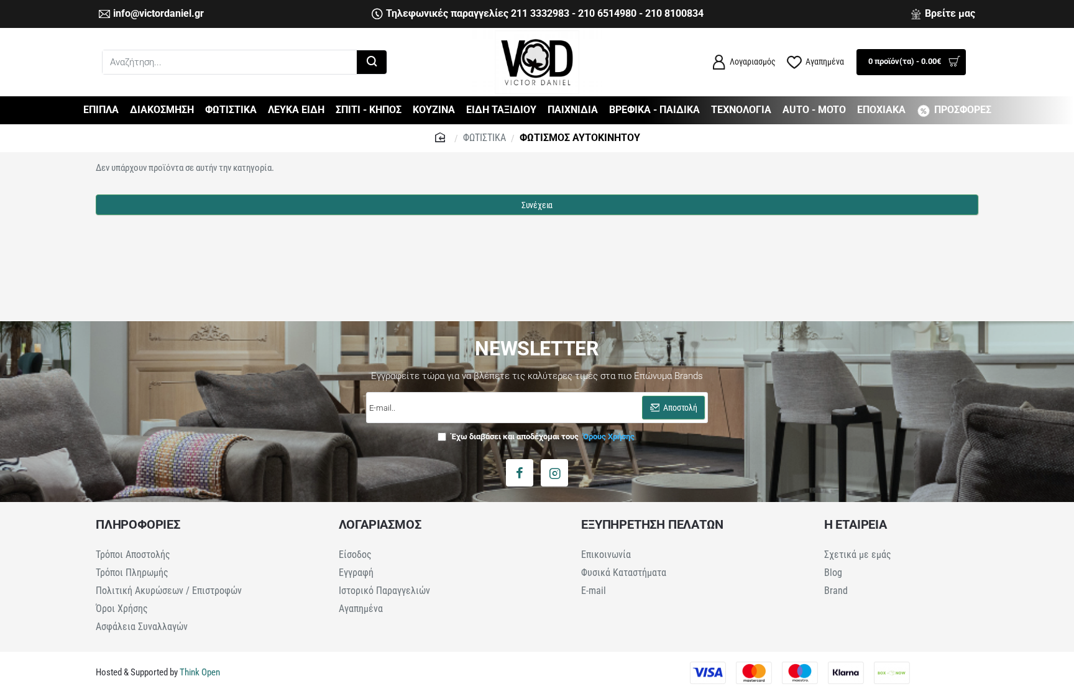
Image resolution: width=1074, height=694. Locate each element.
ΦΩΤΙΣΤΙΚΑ (484, 138)
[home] (441, 137)
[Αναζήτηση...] (372, 62)
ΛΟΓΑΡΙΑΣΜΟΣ (380, 524)
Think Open (199, 672)
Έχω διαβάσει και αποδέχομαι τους (542, 436)
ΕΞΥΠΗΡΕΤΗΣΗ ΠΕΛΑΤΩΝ (652, 524)
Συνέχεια (537, 205)
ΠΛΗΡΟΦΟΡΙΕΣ (138, 524)
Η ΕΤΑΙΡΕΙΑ (855, 524)
